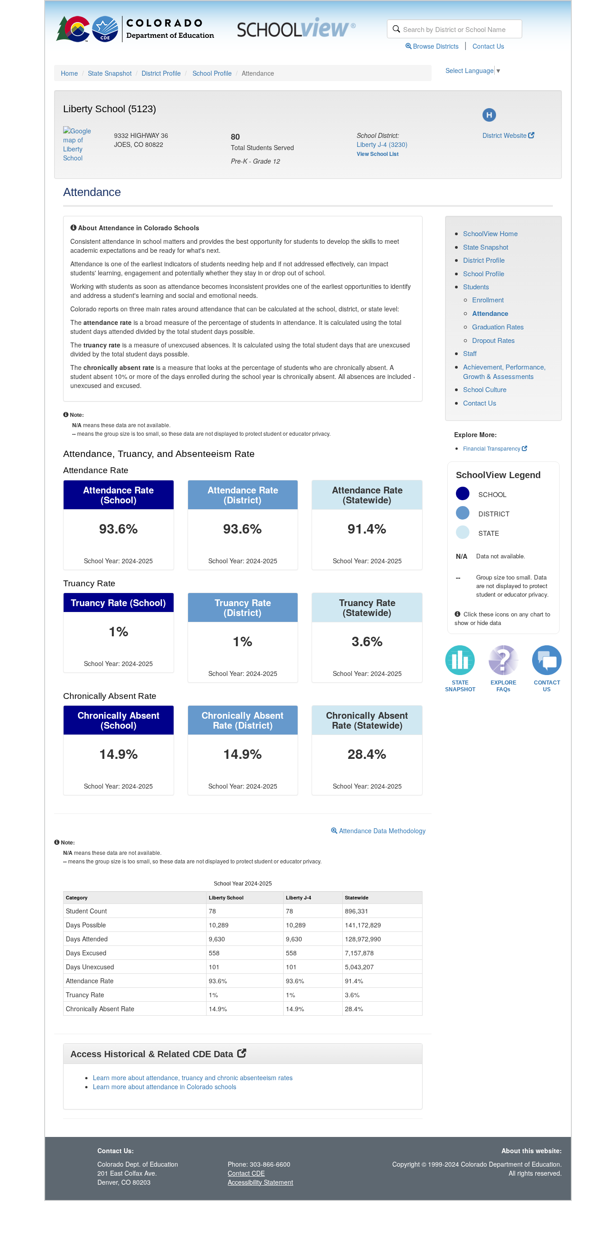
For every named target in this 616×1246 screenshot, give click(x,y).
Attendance (490, 313)
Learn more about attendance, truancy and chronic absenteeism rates (193, 1077)
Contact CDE (246, 1173)
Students (476, 286)
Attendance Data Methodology (381, 830)
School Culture (484, 389)
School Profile (212, 73)
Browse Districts (436, 45)
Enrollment (488, 299)
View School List (378, 154)
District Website (505, 135)
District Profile (161, 73)
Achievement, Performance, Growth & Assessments (504, 371)
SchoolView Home (490, 233)
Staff (470, 353)
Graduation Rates (498, 326)
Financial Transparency (491, 448)
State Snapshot (110, 73)
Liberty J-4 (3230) (382, 144)
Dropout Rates (493, 340)
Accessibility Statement (260, 1182)
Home (69, 73)
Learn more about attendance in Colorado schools (164, 1086)
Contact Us (488, 45)
